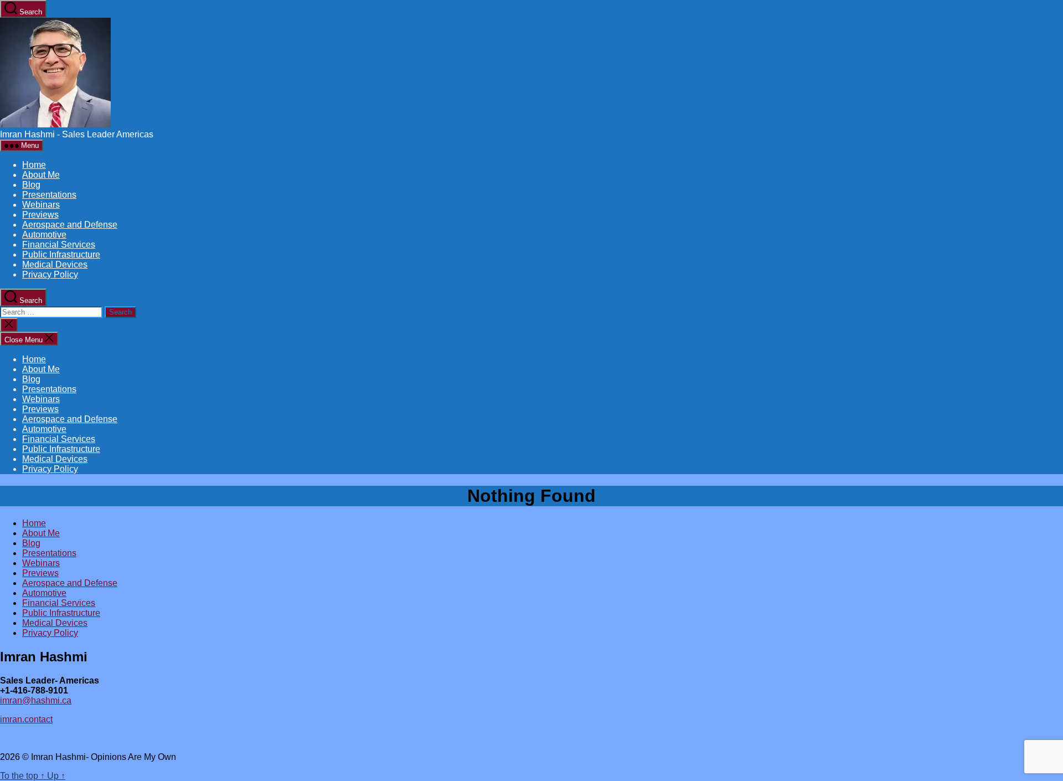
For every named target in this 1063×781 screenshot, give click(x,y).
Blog (31, 184)
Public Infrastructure (61, 254)
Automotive (44, 234)
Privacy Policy (50, 274)
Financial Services (58, 244)
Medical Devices (54, 264)
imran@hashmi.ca (35, 700)
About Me (41, 174)
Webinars (41, 204)
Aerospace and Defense (69, 224)
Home (34, 164)
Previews (40, 214)
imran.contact (26, 719)
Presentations (49, 194)
